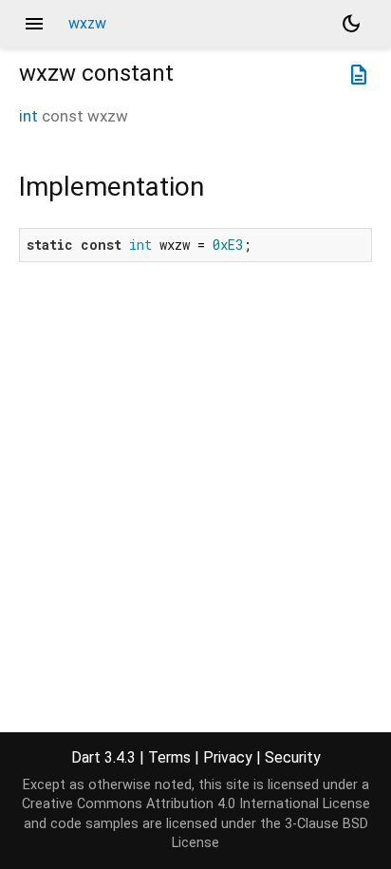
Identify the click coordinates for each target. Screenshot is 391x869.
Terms (169, 757)
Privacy (227, 757)
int (28, 115)
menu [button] (34, 23)
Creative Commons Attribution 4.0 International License (196, 804)
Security (293, 757)
